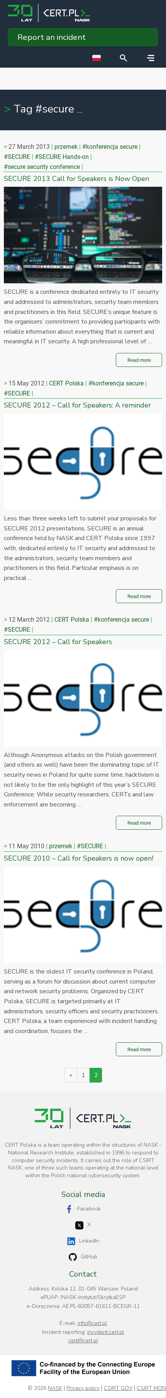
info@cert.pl (92, 1323)
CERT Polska (66, 383)
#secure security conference (42, 166)
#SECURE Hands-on (62, 156)
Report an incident (51, 37)
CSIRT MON (151, 1388)
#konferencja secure (109, 146)
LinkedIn (89, 1241)
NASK (55, 1388)
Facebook (89, 1208)
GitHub (89, 1256)
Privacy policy (83, 1388)
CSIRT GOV (118, 1388)
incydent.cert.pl (105, 1332)
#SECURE (17, 156)
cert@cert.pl (83, 1340)
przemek (66, 146)
